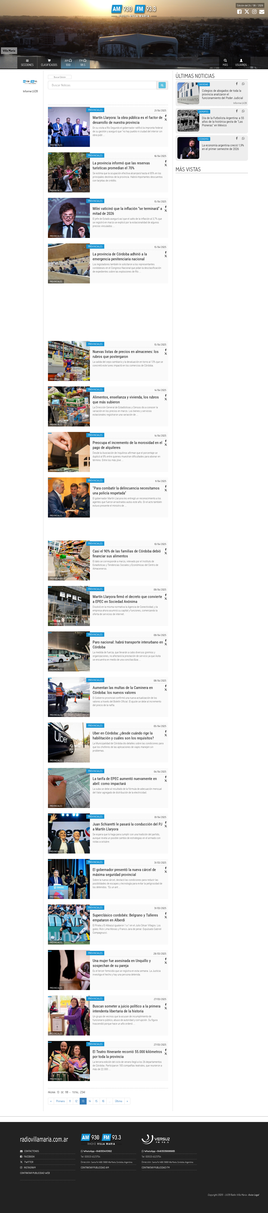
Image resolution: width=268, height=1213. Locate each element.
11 (70, 1101)
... (109, 1101)
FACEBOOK (29, 1156)
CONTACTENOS (31, 1151)
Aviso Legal (253, 1194)
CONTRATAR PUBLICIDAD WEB (35, 1173)
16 (103, 1101)
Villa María (9, 50)
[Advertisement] (108, 314)
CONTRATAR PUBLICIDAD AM (95, 1167)
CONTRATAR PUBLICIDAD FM (156, 1167)
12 (76, 1101)
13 (83, 1101)
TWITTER (28, 1162)
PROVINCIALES (95, 110)
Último (118, 1101)
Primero (60, 1101)
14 (90, 1101)
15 (96, 1101)
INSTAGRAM (30, 1167)
